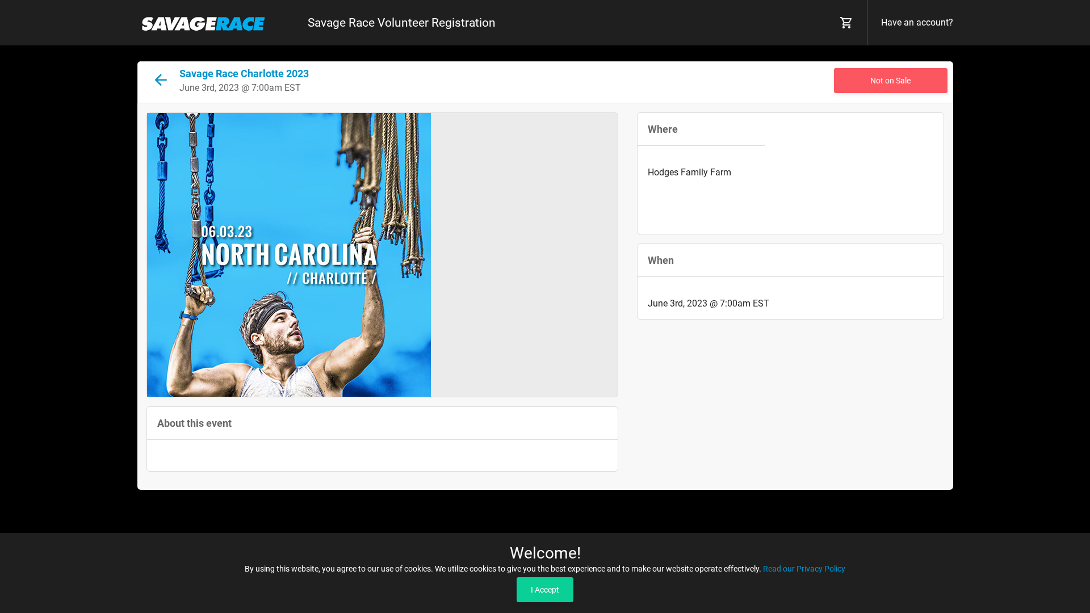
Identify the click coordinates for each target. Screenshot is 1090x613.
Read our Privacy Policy (804, 568)
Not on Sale (890, 80)
